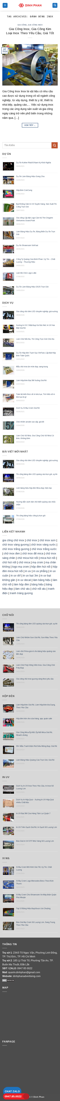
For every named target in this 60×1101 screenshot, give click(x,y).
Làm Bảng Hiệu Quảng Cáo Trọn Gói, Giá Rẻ (35, 760)
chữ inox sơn (47, 540)
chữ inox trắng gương (15, 549)
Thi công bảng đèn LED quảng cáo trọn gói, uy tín (36, 474)
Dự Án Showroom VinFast (27, 245)
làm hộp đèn (21, 584)
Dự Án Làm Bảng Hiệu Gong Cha (30, 176)
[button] (5, 5)
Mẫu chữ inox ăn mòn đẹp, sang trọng (32, 367)
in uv (28, 571)
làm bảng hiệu (41, 580)
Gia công (22, 25)
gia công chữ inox (13, 540)
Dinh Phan (38, 1097)
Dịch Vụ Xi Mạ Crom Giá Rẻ (28, 408)
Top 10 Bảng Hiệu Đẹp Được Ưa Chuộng (33, 908)
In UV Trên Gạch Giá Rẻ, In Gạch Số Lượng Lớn (36, 827)
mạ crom (37, 562)
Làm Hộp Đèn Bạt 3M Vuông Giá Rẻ (31, 380)
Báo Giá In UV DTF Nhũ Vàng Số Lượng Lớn (35, 841)
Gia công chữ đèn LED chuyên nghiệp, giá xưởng (37, 311)
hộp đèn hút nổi (40, 566)
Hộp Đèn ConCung (24, 190)
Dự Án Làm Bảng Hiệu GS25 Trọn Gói (32, 287)
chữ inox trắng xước (44, 549)
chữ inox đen (12, 553)
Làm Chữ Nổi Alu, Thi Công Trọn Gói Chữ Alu (35, 339)
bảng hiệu (37, 584)
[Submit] (55, 145)
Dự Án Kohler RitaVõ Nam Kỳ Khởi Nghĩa (33, 163)
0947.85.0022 (13, 1096)
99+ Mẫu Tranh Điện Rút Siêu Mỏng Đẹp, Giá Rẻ (36, 746)
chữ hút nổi (9, 562)
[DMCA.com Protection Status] (8, 980)
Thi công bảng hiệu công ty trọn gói (30, 516)
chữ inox (31, 540)
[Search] (54, 5)
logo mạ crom (20, 566)
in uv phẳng (40, 571)
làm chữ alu (22, 588)
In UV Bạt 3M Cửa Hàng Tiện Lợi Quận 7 (33, 813)
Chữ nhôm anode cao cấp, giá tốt (30, 422)
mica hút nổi (47, 557)
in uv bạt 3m (30, 575)
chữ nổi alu (39, 588)
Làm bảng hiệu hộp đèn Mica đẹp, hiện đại (34, 488)
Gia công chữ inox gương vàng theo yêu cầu (35, 679)
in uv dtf (16, 575)
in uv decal (24, 580)
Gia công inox (35, 25)
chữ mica (24, 562)
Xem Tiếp (30, 125)
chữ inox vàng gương (15, 544)
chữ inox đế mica (32, 553)
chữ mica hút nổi (27, 557)
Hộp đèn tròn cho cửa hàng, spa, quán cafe (34, 718)
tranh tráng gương (21, 593)
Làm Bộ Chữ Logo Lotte (26, 273)
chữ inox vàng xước (43, 544)
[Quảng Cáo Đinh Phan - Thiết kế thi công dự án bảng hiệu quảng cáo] (30, 5)
